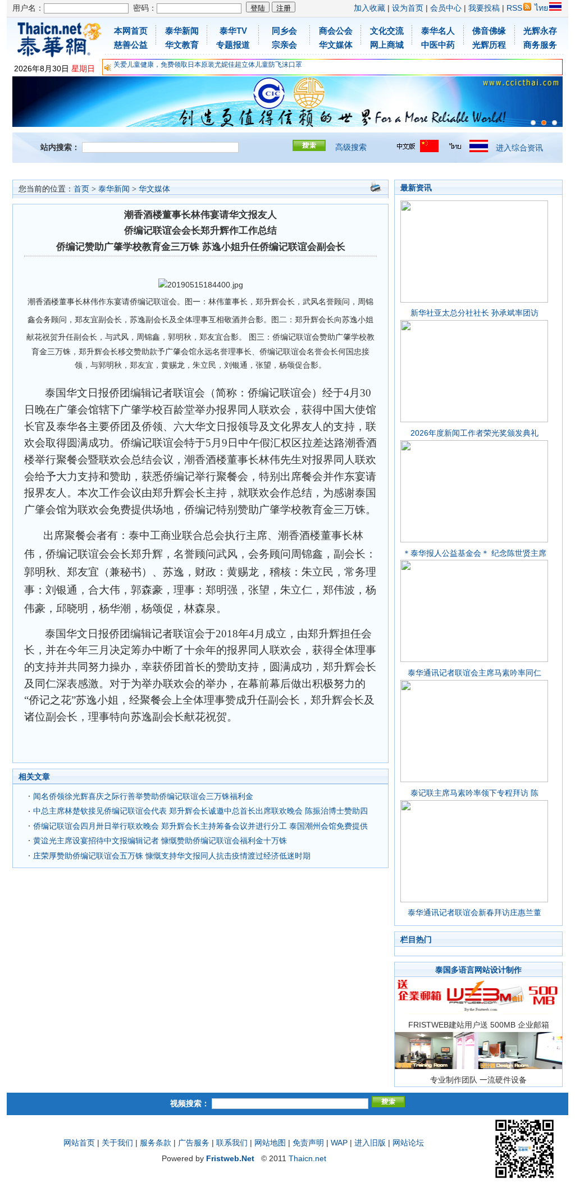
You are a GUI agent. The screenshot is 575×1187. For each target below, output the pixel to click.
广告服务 (193, 1142)
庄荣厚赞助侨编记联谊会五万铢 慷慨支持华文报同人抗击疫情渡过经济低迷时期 (172, 855)
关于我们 (117, 1142)
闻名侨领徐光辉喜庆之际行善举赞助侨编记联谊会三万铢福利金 (143, 796)
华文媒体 (154, 189)
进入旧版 (370, 1142)
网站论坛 (408, 1142)
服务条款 (155, 1142)
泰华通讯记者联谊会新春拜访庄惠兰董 (474, 912)
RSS (514, 7)
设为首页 (407, 7)
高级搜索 (351, 147)
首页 (81, 189)
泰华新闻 (114, 189)
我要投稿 (484, 7)
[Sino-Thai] (533, 122)
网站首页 (79, 1142)
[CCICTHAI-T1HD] (543, 122)
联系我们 (232, 1142)
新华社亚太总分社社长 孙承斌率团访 (474, 312)
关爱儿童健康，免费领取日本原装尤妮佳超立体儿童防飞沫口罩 (207, 65)
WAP (339, 1142)
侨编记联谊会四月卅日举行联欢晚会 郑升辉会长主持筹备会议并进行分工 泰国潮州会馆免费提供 (200, 825)
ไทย (541, 7)
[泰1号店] (554, 122)
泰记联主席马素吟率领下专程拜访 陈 (474, 792)
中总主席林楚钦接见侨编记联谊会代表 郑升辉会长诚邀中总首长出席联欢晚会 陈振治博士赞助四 (200, 810)
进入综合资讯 (519, 147)
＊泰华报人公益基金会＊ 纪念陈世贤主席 (474, 553)
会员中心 (446, 7)
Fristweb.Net (230, 1158)
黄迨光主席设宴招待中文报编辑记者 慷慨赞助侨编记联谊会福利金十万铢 (160, 840)
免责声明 (308, 1142)
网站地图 (270, 1142)
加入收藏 (369, 7)
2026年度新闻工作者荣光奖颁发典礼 (474, 432)
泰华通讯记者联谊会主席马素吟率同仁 (474, 672)
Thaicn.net (307, 1158)
